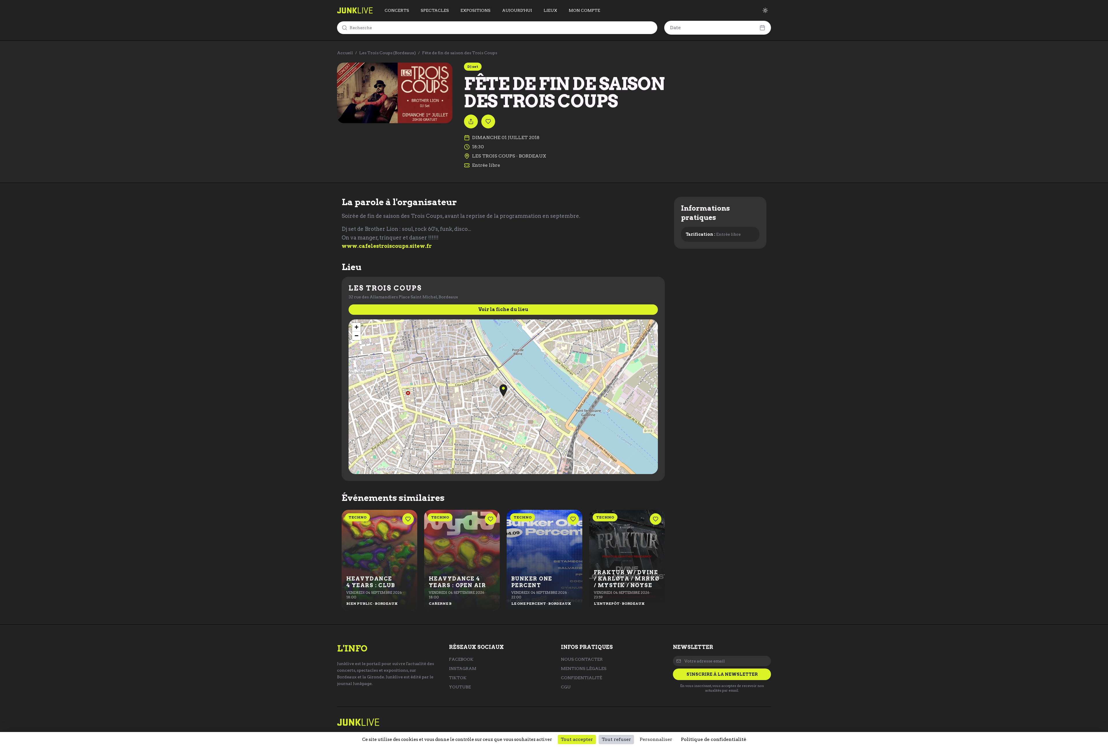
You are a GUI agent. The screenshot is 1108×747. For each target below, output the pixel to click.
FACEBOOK (461, 659)
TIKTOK (458, 677)
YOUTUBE (460, 687)
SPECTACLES (435, 10)
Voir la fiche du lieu (503, 309)
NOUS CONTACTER (582, 659)
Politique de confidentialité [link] (713, 739)
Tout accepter (577, 739)
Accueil (345, 52)
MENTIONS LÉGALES (584, 668)
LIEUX (550, 10)
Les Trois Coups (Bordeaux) (387, 52)
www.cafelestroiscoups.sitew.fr (387, 246)
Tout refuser (616, 739)
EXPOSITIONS (476, 10)
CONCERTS (397, 10)
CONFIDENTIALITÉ (581, 677)
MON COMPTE (584, 10)
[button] (503, 390)
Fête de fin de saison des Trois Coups (459, 52)
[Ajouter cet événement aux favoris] (488, 121)
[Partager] (471, 121)
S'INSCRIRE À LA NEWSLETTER (722, 674)
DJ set (472, 66)
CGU (566, 687)
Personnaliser (656, 739)
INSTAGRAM (462, 668)
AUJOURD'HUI (517, 10)
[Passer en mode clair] (765, 10)
